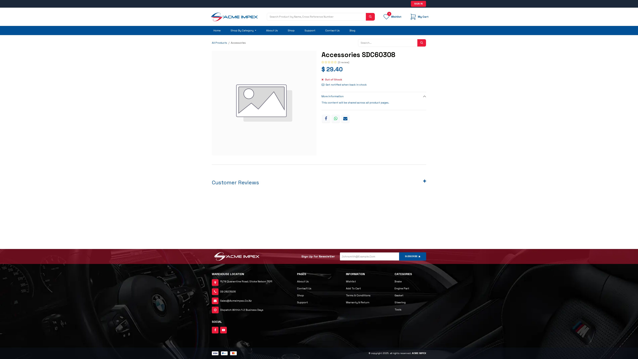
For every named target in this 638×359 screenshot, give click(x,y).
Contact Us (304, 288)
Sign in (418, 3)
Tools (398, 309)
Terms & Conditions (358, 295)
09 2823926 (228, 291)
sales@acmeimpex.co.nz (236, 300)
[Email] (345, 119)
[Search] (370, 17)
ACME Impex (419, 353)
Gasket (399, 295)
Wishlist (351, 281)
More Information (332, 96)
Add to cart (353, 288)
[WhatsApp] (336, 119)
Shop (300, 295)
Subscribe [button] (411, 256)
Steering (400, 302)
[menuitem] (217, 30)
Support (302, 302)
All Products (219, 43)
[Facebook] (326, 119)
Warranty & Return (357, 302)
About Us (303, 281)
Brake (398, 281)
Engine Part (402, 288)
